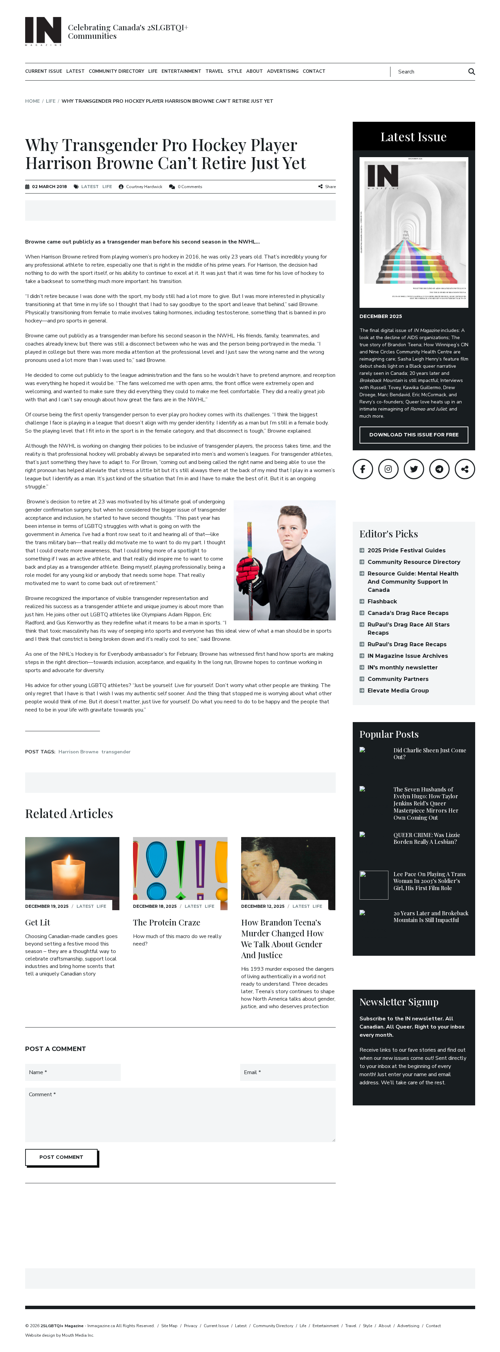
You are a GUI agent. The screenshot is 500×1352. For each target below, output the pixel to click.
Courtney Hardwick (144, 186)
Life (152, 71)
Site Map (169, 1326)
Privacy (190, 1326)
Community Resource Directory (414, 562)
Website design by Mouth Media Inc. (59, 1335)
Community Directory (116, 71)
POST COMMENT (61, 1157)
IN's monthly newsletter (403, 667)
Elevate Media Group (398, 690)
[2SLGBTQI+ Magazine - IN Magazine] (43, 31)
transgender (116, 752)
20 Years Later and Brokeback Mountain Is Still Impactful (431, 916)
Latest (75, 71)
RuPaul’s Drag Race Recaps (407, 644)
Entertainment (181, 71)
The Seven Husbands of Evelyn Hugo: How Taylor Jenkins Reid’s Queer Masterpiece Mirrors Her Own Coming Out (426, 803)
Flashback (382, 601)
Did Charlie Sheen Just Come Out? (430, 754)
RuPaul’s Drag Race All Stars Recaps (409, 628)
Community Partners (398, 679)
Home (32, 101)
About (254, 71)
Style (235, 71)
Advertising (283, 71)
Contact (314, 71)
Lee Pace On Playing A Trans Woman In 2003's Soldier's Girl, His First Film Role (430, 881)
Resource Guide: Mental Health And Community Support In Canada (413, 581)
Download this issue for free (414, 435)
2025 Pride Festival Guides (407, 550)
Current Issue (43, 71)
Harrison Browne (78, 752)
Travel (214, 71)
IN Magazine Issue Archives (408, 656)
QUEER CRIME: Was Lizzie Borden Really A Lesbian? (427, 838)
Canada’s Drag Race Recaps (408, 613)
